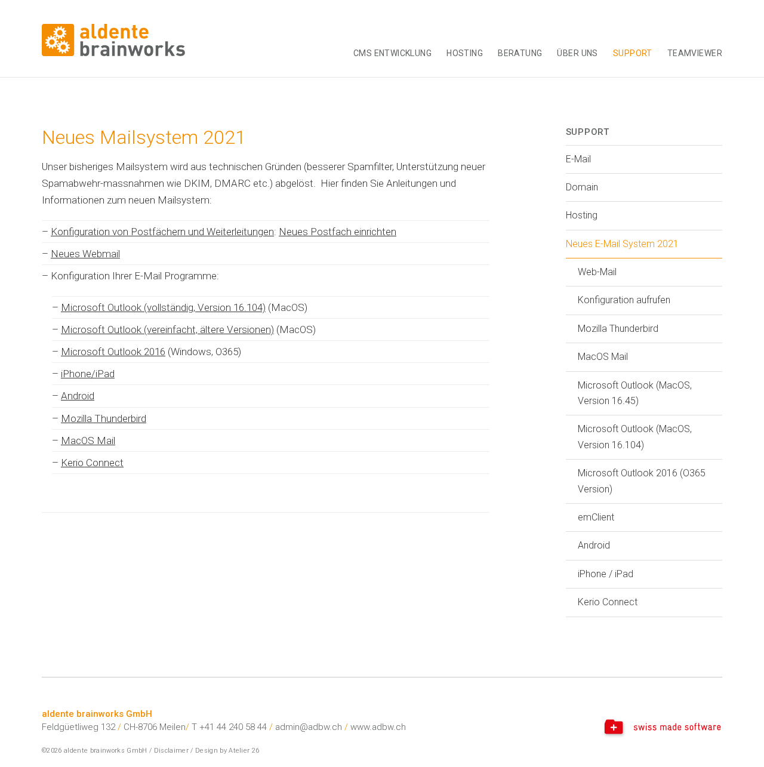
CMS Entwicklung (392, 53)
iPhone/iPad (88, 374)
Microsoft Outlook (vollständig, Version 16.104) (163, 307)
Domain (582, 187)
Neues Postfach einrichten (337, 232)
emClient (596, 517)
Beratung (520, 53)
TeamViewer (694, 53)
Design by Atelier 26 (227, 750)
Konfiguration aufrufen (624, 300)
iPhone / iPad (605, 574)
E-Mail (578, 159)
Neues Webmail (85, 254)
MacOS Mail (88, 440)
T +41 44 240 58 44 (229, 727)
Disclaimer (171, 750)
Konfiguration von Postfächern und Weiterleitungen (162, 232)
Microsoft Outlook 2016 (113, 352)
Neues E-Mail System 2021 (622, 243)
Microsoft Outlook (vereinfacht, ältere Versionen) (167, 329)
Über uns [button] (577, 53)
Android (77, 396)
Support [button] (632, 53)
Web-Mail (597, 272)
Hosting (464, 53)
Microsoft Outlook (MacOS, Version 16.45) (635, 393)
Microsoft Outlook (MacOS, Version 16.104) (635, 436)
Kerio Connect (92, 463)
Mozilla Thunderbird (103, 418)
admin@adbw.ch (308, 727)
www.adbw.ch (378, 727)
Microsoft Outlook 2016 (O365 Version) (642, 480)
